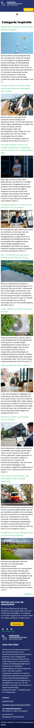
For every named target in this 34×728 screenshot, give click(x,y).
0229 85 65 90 (7, 701)
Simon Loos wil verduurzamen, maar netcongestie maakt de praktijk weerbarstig (15, 478)
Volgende (28, 594)
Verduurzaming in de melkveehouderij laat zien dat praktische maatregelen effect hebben (15, 88)
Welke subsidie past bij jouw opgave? (15, 365)
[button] (17, 14)
